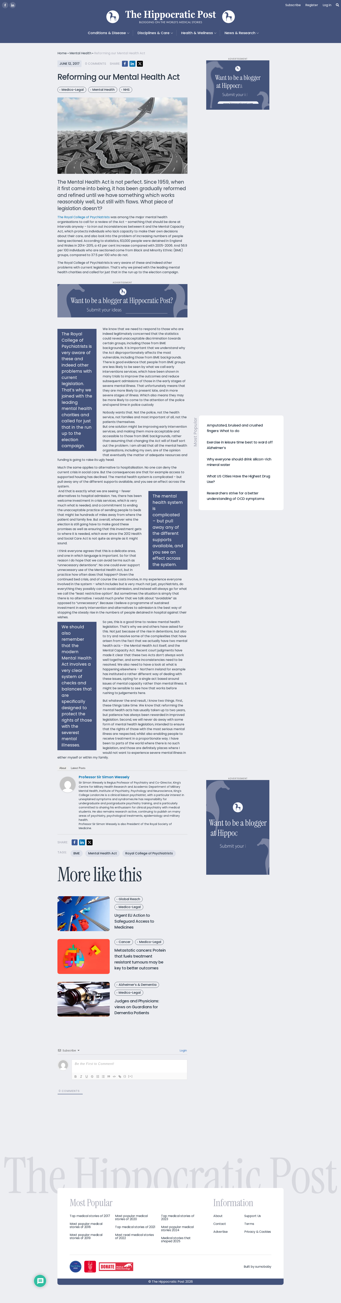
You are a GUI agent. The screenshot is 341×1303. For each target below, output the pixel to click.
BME (76, 853)
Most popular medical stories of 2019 (86, 1236)
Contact (219, 1223)
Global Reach (129, 899)
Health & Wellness (197, 32)
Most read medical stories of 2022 (134, 1236)
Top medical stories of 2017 (90, 1216)
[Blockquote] (108, 1076)
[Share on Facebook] (125, 64)
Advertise (220, 1231)
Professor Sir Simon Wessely (104, 777)
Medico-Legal (73, 89)
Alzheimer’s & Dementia (137, 984)
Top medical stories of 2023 (177, 1217)
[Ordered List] (97, 1076)
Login (183, 1050)
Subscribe (293, 5)
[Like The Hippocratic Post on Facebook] (5, 5)
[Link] (120, 1076)
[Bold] (75, 1076)
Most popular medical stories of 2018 (86, 1225)
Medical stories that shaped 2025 (176, 1240)
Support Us (252, 1216)
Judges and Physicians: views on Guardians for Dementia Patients (136, 1007)
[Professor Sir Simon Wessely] (68, 784)
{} (125, 1076)
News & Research (240, 32)
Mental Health (80, 53)
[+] (130, 1076)
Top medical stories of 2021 (135, 1227)
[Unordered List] (103, 1076)
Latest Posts (78, 768)
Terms (249, 1223)
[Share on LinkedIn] (132, 64)
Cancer (124, 942)
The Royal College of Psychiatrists (83, 217)
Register (311, 5)
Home (62, 53)
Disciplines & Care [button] (154, 32)
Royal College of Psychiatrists (149, 853)
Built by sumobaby (257, 1266)
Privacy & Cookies (257, 1231)
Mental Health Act (102, 853)
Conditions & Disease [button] (107, 32)
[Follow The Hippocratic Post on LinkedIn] (12, 5)
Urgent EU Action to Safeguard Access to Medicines (134, 921)
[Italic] (81, 1076)
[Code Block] (114, 1076)
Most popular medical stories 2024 (177, 1228)
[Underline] (86, 1076)
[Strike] (92, 1076)
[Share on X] (140, 64)
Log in (327, 5)
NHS (126, 89)
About (62, 768)
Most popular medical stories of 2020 (131, 1217)
